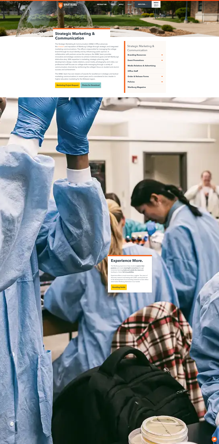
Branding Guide (118, 287)
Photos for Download (91, 85)
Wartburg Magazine (137, 87)
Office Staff (133, 71)
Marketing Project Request (67, 85)
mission (61, 46)
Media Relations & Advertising (142, 65)
